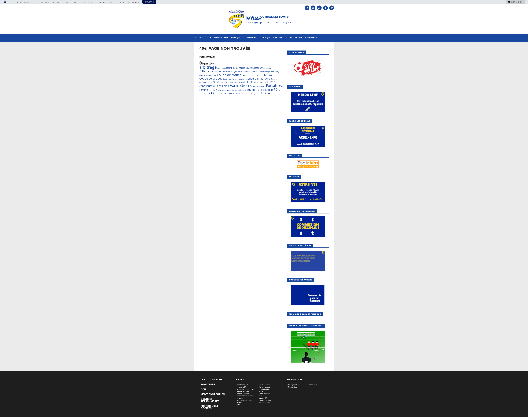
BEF (261, 68)
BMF (215, 71)
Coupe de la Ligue (210, 78)
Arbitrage (278, 38)
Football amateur (243, 391)
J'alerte (149, 2)
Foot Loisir (222, 86)
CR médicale (218, 82)
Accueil (199, 38)
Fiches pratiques (265, 387)
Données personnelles (210, 400)
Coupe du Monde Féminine (234, 79)
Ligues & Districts (23, 2)
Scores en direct (264, 394)
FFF (248, 82)
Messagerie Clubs (294, 385)
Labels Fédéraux (264, 385)
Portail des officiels (129, 2)
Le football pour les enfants (246, 389)
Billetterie (71, 2)
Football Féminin (243, 394)
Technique (265, 38)
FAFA (238, 405)
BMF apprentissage (227, 71)
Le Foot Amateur (212, 380)
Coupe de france (229, 75)
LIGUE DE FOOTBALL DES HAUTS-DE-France (267, 18)
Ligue (208, 38)
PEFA (257, 90)
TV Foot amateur (265, 389)
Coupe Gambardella (258, 78)
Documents (311, 38)
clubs (201, 75)
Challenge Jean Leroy (270, 72)
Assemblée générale (234, 67)
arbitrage (208, 67)
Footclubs (208, 384)
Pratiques (236, 38)
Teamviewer (313, 385)
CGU (203, 389)
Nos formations (264, 402)
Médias (298, 38)
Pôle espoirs (266, 89)
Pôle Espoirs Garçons (232, 93)
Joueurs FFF (263, 398)
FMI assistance (293, 387)
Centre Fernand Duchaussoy (249, 71)
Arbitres (220, 68)
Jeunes (228, 89)
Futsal (271, 85)
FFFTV (260, 396)
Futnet (262, 86)
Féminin (212, 90)
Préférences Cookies (209, 407)
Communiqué (210, 75)
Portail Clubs (105, 2)
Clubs (289, 38)
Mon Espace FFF (242, 385)
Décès (228, 82)
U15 (271, 94)
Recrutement (247, 94)
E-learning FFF (241, 387)
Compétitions (221, 38)
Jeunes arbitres (238, 90)
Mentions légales (213, 394)
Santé (261, 391)
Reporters (256, 94)
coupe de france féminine (259, 75)
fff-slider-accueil (259, 82)
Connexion (517, 2)
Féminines (220, 90)
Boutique (87, 2)
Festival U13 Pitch (238, 82)
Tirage (265, 93)
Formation (239, 85)
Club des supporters (49, 2)
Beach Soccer (252, 67)
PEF (253, 89)
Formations (250, 38)
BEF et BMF (267, 68)
